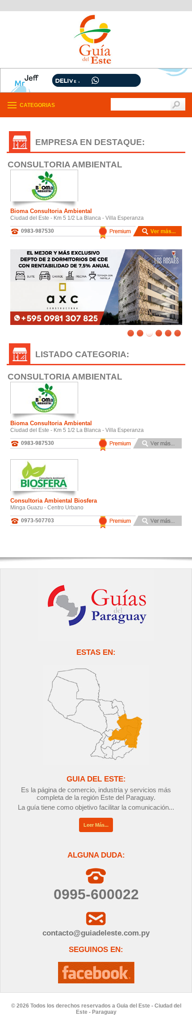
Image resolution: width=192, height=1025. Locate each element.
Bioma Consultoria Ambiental (51, 211)
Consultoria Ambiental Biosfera (53, 500)
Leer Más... (96, 825)
